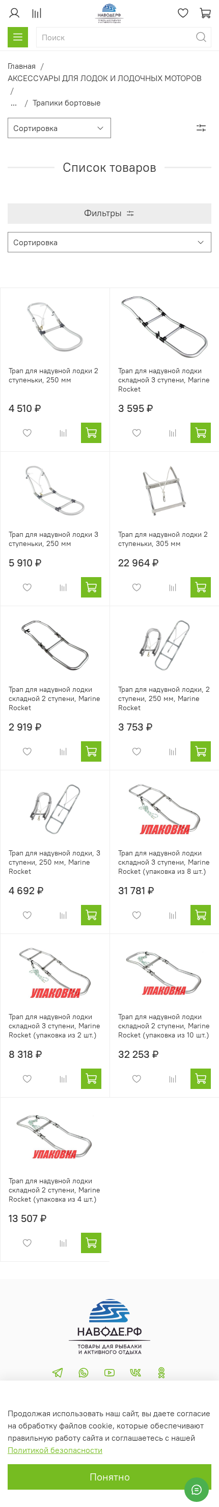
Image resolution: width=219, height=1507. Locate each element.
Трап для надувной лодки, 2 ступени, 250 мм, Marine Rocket (164, 698)
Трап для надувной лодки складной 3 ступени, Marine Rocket (164, 380)
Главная (22, 66)
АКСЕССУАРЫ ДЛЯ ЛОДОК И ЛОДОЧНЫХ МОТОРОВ (105, 78)
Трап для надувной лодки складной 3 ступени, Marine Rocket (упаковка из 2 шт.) (54, 1026)
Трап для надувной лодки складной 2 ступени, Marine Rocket (54, 698)
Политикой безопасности (55, 1450)
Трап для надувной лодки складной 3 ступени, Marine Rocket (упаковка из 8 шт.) (164, 862)
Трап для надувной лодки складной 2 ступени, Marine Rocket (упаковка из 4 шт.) (54, 1190)
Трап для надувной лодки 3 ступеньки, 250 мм (53, 539)
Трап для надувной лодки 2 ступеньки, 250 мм (53, 375)
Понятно (110, 1476)
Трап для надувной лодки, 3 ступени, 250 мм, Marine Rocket (54, 862)
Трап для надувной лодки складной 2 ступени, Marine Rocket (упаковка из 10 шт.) (164, 1026)
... (14, 102)
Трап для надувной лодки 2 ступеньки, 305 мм (163, 539)
